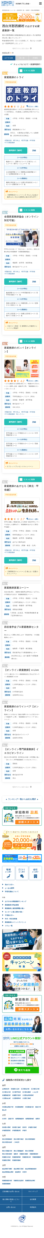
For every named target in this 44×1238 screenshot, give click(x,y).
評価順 (35, 58)
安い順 (22, 58)
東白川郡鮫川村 (7, 1151)
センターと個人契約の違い (13, 912)
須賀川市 (11, 1119)
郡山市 (4, 1110)
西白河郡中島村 (19, 1139)
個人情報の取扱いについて (11, 1200)
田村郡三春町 (16, 1127)
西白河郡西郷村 (30, 1139)
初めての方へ (9, 884)
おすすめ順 (9, 58)
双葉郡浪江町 (26, 1157)
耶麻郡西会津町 (30, 1180)
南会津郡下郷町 (7, 1169)
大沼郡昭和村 (16, 1098)
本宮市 (24, 1172)
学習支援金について (11, 891)
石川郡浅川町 (25, 1089)
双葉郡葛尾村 (34, 1154)
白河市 (4, 1119)
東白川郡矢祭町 (7, 1154)
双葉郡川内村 (6, 1157)
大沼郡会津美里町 (28, 1095)
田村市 (24, 1127)
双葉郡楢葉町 (37, 1157)
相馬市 (38, 1119)
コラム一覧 (8, 926)
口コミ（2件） (34, 381)
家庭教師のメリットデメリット (15, 922)
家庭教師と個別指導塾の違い (14, 908)
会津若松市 (5, 1089)
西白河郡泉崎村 (7, 1139)
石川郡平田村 (16, 1092)
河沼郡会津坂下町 (7, 1107)
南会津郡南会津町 (7, 1172)
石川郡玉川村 (6, 1092)
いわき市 (35, 1092)
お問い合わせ (11, 1207)
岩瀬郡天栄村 (16, 1095)
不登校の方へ (9, 915)
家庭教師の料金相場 (11, 905)
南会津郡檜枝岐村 (30, 1169)
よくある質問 (9, 888)
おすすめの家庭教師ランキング (15, 901)
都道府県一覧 (20, 10)
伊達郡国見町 (6, 1130)
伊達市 (24, 1130)
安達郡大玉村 (15, 1089)
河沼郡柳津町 (19, 1107)
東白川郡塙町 (29, 1151)
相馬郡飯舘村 (19, 1119)
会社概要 (33, 1199)
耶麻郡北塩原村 (19, 1180)
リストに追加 (29, 70)
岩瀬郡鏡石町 (6, 1095)
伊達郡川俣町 (32, 1127)
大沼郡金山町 (6, 1098)
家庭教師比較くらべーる (8, 10)
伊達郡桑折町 (16, 1130)
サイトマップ (33, 1191)
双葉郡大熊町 (24, 1154)
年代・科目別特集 (10, 919)
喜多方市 (38, 1107)
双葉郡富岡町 (16, 1157)
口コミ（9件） (34, 107)
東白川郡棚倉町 (19, 1151)
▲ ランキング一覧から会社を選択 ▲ (22, 799)
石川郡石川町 (35, 1089)
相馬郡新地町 (29, 1119)
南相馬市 (18, 1172)
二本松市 (16, 1142)
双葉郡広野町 (6, 1160)
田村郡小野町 (6, 1127)
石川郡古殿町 (26, 1092)
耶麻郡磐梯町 (6, 1184)
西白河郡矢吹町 (7, 1142)
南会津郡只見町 (19, 1169)
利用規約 (33, 1207)
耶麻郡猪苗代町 (7, 1180)
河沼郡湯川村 (29, 1107)
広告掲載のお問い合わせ (11, 1191)
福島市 (16, 1154)
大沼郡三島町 (26, 1098)
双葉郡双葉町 (16, 1160)
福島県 (27, 10)
